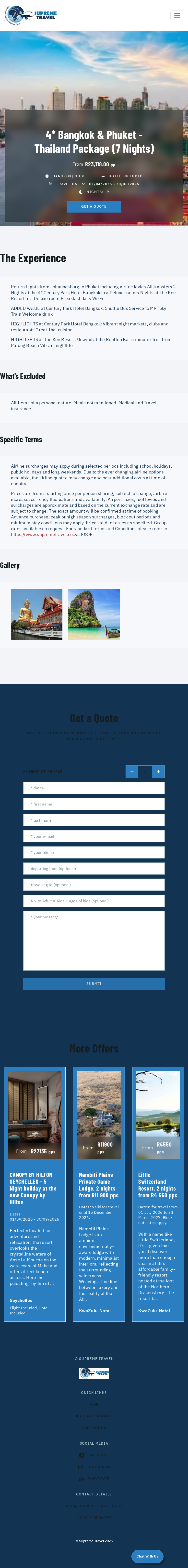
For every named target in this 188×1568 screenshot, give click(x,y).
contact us (94, 1428)
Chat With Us (147, 1556)
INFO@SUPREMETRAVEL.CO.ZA (94, 1506)
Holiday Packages (94, 1416)
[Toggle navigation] (177, 15)
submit (94, 983)
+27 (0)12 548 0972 (94, 1517)
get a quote (94, 206)
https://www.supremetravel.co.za (45, 534)
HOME (94, 1404)
